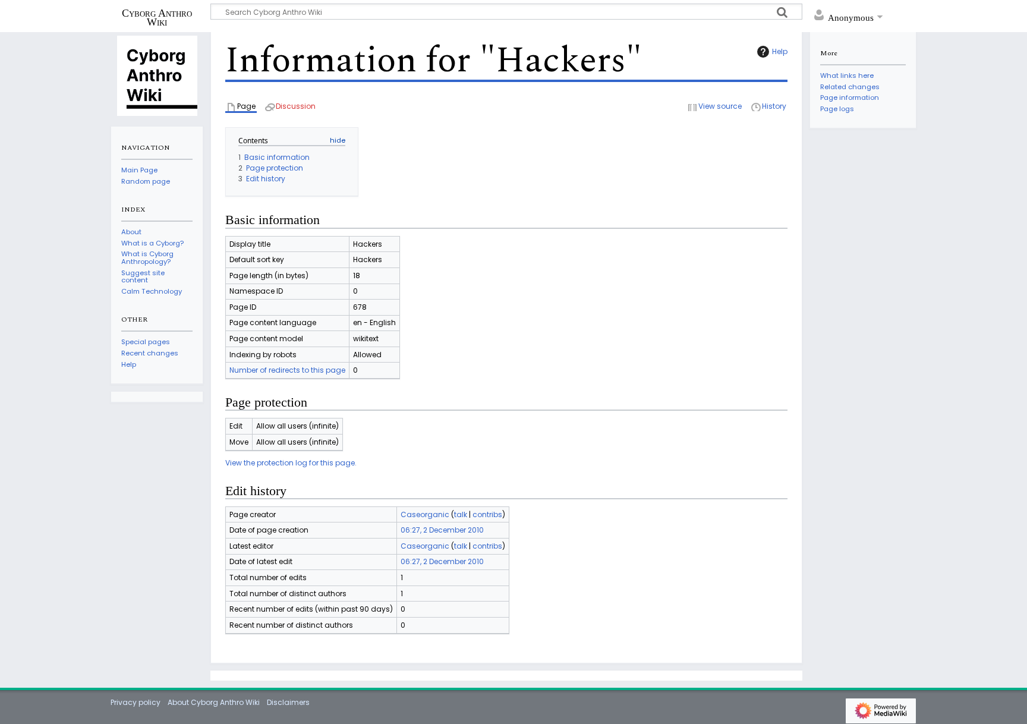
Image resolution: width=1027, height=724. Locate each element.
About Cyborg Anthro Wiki (214, 702)
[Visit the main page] (157, 74)
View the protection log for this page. (291, 463)
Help (779, 51)
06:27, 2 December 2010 (442, 530)
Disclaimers (288, 702)
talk (460, 514)
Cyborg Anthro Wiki (157, 17)
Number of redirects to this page (287, 370)
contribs (487, 514)
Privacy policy (135, 702)
